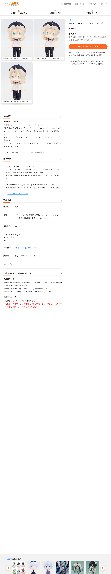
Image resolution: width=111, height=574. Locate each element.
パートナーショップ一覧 (17, 194)
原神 (71, 20)
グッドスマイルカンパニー (26, 248)
